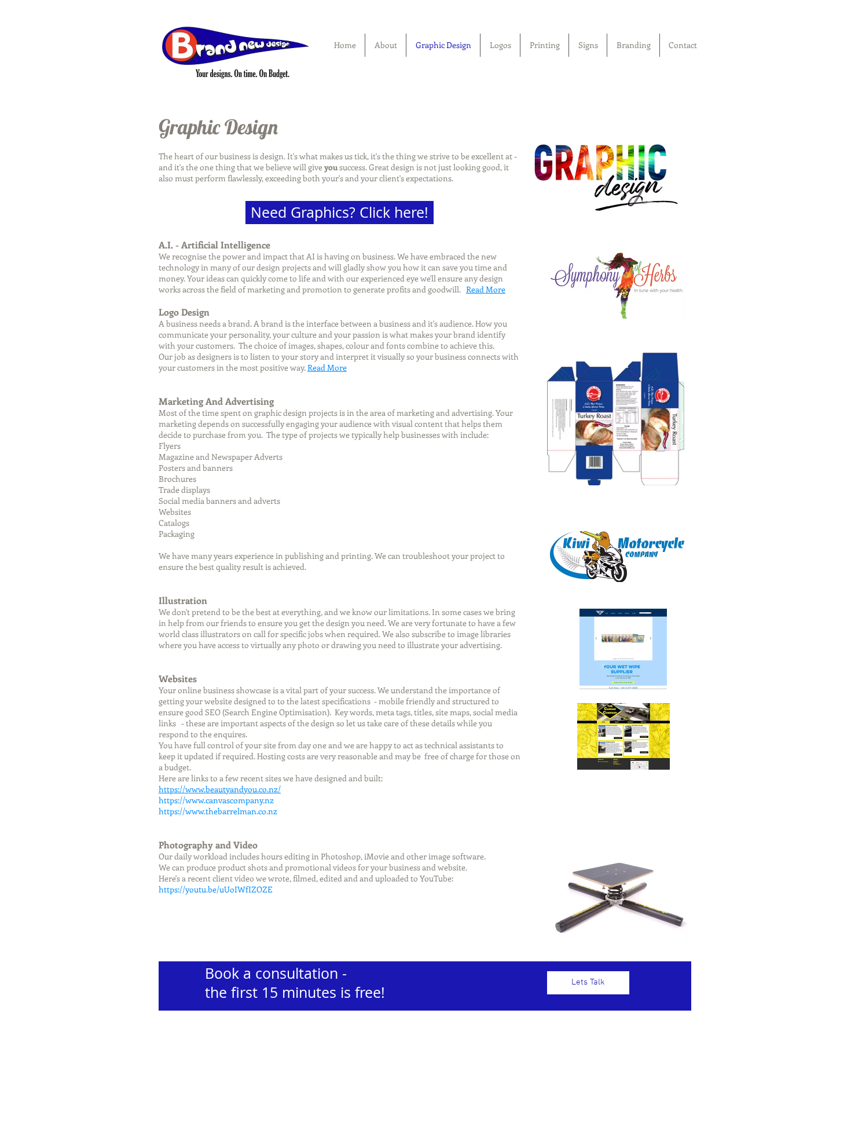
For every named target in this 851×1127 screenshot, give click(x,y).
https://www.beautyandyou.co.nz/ (220, 789)
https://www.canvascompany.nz (216, 800)
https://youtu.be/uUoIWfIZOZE (216, 889)
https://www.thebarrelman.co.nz (218, 811)
